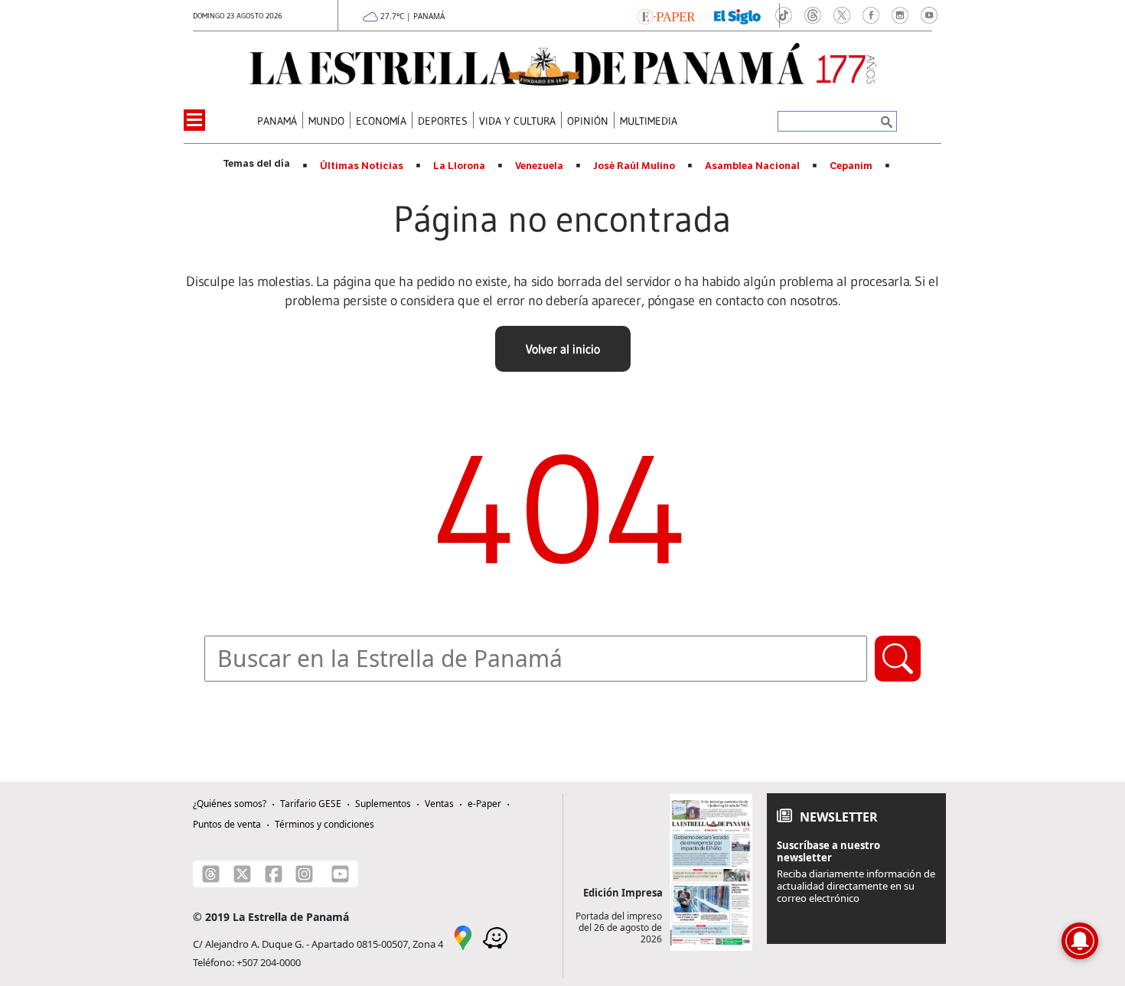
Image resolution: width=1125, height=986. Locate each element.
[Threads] (210, 874)
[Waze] (495, 936)
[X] (242, 874)
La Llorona (459, 166)
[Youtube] (340, 874)
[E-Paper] (666, 15)
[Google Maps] (463, 936)
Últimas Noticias (361, 166)
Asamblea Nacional (752, 166)
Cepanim (851, 166)
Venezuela (539, 166)
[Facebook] (273, 874)
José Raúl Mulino (634, 166)
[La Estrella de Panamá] (562, 64)
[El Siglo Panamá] (737, 15)
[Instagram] (304, 874)
